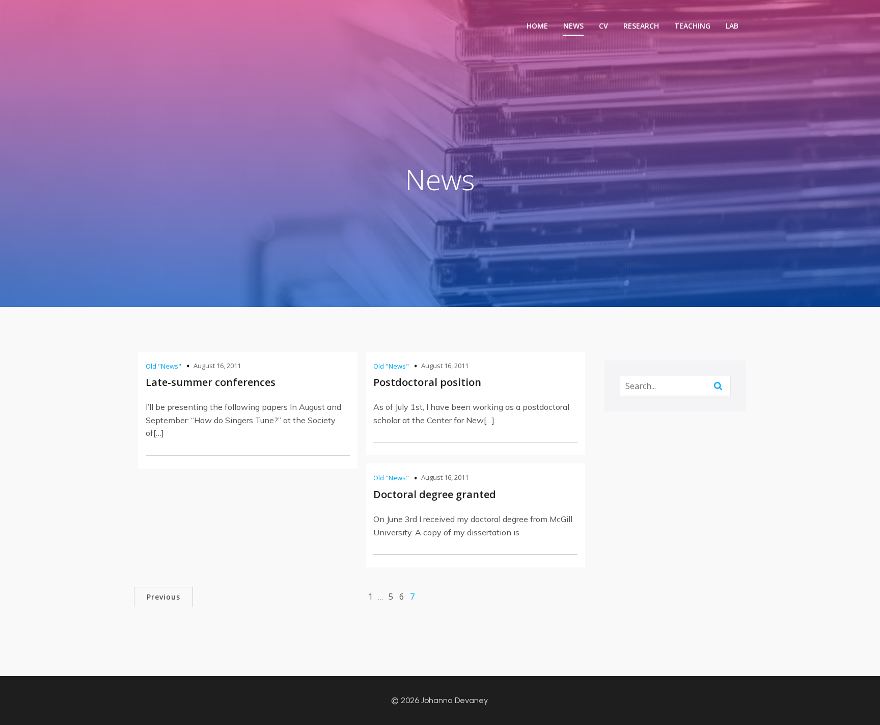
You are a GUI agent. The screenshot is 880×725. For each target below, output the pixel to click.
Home (537, 26)
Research (641, 26)
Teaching (692, 26)
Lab (732, 26)
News (573, 26)
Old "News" (163, 366)
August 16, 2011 (217, 365)
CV (603, 26)
